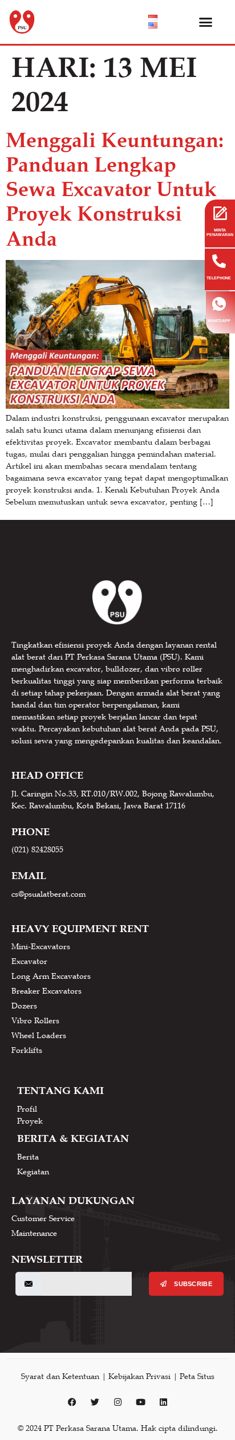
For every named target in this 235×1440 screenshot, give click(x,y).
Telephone (218, 278)
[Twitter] (94, 1402)
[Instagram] (117, 1402)
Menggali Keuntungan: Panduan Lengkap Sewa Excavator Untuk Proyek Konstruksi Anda (115, 189)
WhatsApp (219, 321)
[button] (206, 22)
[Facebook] (71, 1402)
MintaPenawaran (219, 232)
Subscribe (192, 1283)
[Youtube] (140, 1402)
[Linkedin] (163, 1402)
